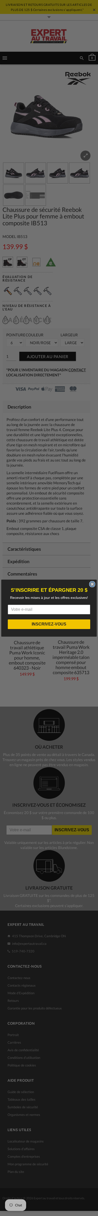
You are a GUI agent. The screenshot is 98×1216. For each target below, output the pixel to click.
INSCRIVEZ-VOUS (49, 624)
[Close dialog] (92, 584)
